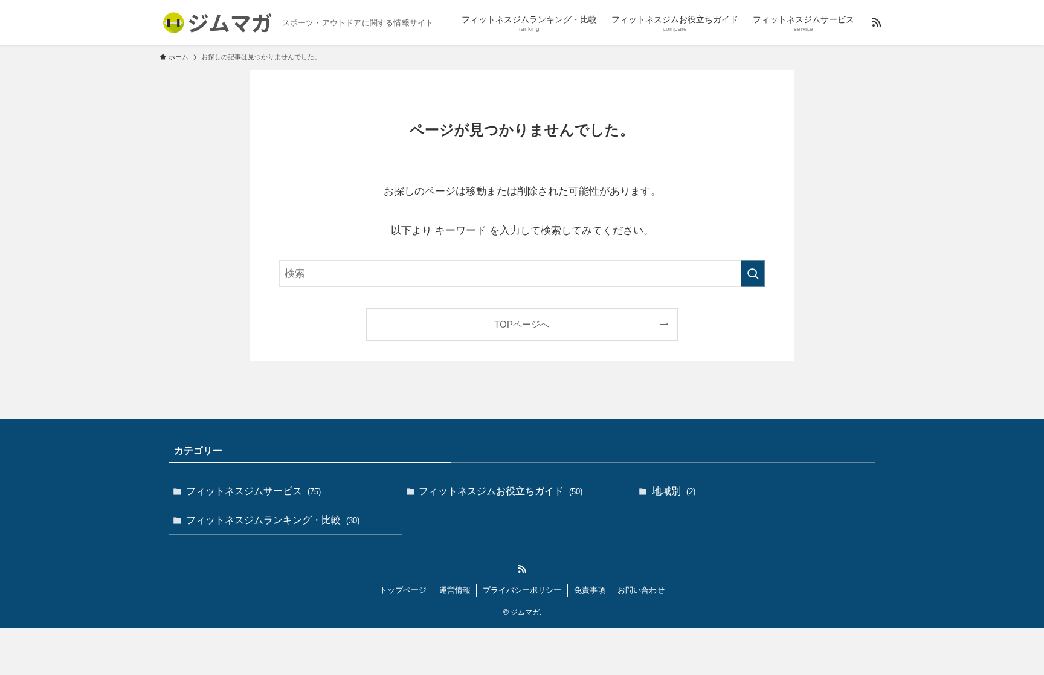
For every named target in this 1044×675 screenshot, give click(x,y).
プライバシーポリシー (522, 590)
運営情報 (455, 590)
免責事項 (589, 590)
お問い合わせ (641, 590)
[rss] (877, 22)
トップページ (403, 590)
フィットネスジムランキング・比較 (272, 520)
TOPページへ (521, 324)
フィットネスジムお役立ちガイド (500, 491)
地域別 (673, 491)
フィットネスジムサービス (253, 491)
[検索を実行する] (753, 273)
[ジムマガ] (216, 22)
